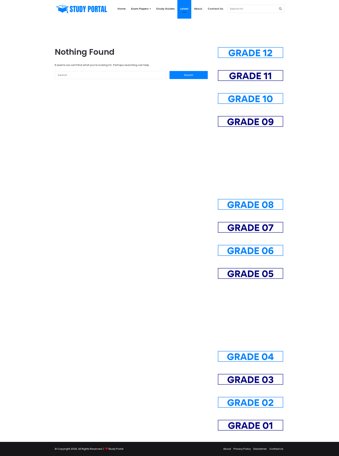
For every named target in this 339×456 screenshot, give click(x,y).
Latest (184, 9)
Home (122, 9)
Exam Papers (140, 9)
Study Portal (115, 449)
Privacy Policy (242, 449)
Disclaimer (260, 449)
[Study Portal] (81, 9)
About (198, 9)
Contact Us (215, 9)
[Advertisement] (169, 30)
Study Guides (165, 9)
